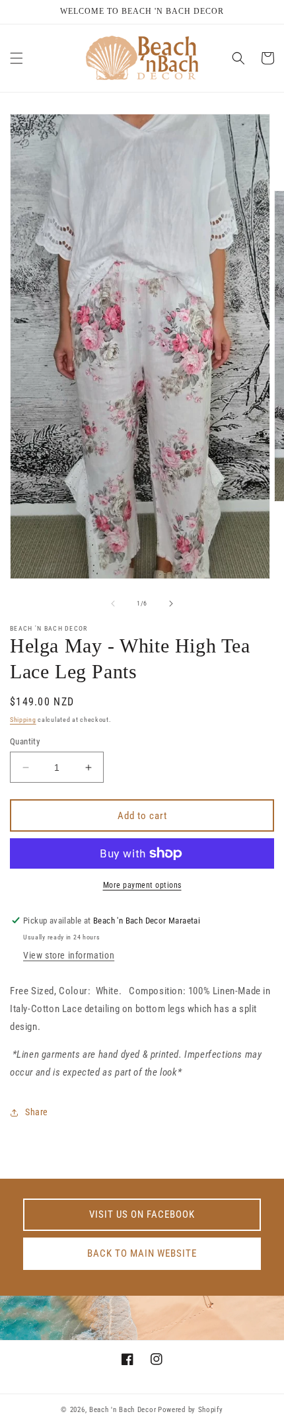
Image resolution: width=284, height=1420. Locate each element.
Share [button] (36, 1112)
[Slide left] (112, 603)
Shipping (23, 719)
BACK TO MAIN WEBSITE (142, 1253)
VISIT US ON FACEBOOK (142, 1214)
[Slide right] (171, 603)
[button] (16, 58)
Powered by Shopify (190, 1409)
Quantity (25, 741)
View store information (68, 955)
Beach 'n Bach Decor (122, 1409)
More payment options (142, 885)
